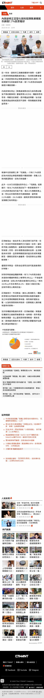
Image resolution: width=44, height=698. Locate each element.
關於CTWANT (8, 662)
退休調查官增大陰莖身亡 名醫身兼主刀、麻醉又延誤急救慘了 (22, 542)
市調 (24, 32)
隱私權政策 (31, 662)
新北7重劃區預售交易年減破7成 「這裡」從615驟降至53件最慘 (22, 383)
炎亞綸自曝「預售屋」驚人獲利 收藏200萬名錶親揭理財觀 (21, 377)
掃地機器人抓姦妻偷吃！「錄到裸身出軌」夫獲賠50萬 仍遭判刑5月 (22, 569)
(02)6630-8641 (24, 458)
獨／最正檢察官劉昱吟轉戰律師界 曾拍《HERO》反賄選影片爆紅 (22, 638)
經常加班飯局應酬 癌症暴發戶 (8, 624)
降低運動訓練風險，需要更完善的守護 (35, 624)
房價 (37, 32)
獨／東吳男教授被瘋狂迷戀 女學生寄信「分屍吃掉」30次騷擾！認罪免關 (36, 555)
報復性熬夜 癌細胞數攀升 (35, 542)
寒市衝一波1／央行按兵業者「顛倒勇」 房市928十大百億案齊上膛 (21, 395)
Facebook (11, 670)
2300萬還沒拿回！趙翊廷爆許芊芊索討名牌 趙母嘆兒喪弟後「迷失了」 (8, 638)
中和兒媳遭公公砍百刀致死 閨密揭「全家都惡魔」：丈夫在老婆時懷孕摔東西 (36, 583)
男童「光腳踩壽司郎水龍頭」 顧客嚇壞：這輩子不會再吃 (8, 597)
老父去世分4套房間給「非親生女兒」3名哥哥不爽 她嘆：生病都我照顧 (23, 425)
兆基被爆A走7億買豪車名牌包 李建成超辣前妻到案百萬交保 (36, 611)
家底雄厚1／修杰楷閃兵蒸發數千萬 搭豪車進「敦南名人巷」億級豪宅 (22, 624)
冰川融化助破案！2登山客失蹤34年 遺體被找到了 (8, 611)
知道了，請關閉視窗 (37, 687)
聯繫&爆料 (20, 662)
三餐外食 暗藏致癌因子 (14, 449)
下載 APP (34, 2)
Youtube (23, 670)
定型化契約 (15, 32)
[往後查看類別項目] (39, 7)
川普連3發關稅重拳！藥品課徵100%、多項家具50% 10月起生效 (24, 444)
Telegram (35, 670)
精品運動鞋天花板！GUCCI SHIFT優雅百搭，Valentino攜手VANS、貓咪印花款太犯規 (23, 436)
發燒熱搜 (8, 666)
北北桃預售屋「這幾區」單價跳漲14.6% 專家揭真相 (21, 371)
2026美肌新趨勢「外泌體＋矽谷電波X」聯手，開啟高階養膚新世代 (22, 583)
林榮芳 (8, 25)
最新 (12, 7)
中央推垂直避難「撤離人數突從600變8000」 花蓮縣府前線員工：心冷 (24, 419)
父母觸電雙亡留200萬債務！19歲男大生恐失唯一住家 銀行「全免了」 (36, 638)
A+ (4, 67)
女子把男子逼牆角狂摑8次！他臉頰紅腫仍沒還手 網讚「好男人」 (8, 542)
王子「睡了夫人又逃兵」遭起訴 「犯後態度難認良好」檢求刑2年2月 (22, 597)
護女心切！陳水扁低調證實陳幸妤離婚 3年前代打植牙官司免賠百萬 (8, 583)
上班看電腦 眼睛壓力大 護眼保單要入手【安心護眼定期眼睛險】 (8, 569)
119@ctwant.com (17, 460)
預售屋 (5, 32)
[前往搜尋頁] (41, 3)
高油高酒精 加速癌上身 (21, 611)
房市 (31, 32)
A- (9, 67)
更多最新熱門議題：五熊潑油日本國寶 (20, 440)
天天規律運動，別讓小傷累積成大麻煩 (22, 555)
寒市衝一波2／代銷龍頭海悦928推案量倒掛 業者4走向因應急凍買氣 (21, 389)
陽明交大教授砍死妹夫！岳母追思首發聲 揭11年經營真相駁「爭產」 (8, 555)
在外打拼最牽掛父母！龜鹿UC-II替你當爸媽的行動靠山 (35, 569)
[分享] (2, 681)
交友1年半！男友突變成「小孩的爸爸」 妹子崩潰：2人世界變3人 (23, 430)
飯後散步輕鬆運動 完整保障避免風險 (35, 597)
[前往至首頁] (7, 3)
